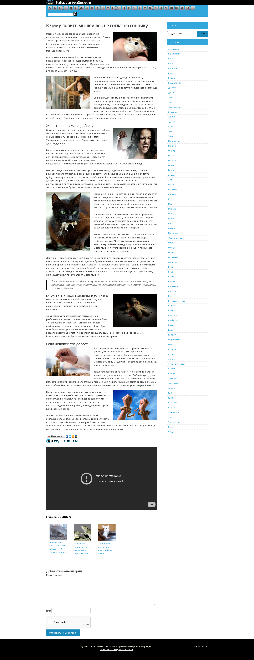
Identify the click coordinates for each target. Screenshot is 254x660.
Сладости (172, 354)
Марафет (172, 184)
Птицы (171, 325)
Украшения (173, 383)
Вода (170, 73)
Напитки (171, 228)
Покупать (172, 291)
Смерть (171, 359)
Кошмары (172, 160)
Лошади (172, 175)
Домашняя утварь (176, 107)
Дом (170, 102)
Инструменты (174, 141)
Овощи (171, 247)
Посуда (171, 296)
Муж (170, 204)
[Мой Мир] (76, 436)
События (172, 373)
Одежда (171, 252)
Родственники (174, 339)
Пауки (170, 267)
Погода (171, 281)
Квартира (172, 150)
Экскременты (173, 412)
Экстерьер (172, 417)
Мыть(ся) (172, 213)
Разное (171, 330)
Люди (170, 180)
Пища (170, 272)
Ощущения (173, 262)
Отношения (173, 257)
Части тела (172, 402)
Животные (172, 112)
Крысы (171, 170)
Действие (172, 87)
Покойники (173, 286)
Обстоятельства (175, 238)
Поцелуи (172, 306)
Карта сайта (200, 646)
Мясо (170, 223)
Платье (171, 276)
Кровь (171, 165)
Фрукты (171, 388)
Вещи (170, 63)
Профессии (173, 320)
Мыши (171, 218)
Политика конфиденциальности (116, 649)
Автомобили (173, 49)
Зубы (170, 136)
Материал (172, 189)
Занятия (171, 117)
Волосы (171, 78)
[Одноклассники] (73, 436)
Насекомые (173, 233)
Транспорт (173, 378)
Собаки (171, 369)
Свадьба (172, 349)
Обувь (171, 243)
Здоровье (172, 126)
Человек (171, 407)
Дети (170, 97)
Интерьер (172, 146)
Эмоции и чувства (176, 422)
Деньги (171, 92)
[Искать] (75, 14)
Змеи (170, 131)
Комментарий (54, 575)
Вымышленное (174, 83)
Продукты (172, 315)
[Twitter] (70, 436)
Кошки (171, 155)
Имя (48, 610)
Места (170, 199)
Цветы (171, 398)
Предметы (172, 310)
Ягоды (171, 432)
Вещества (172, 58)
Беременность (174, 54)
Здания (171, 121)
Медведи (172, 194)
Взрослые (172, 68)
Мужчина (172, 209)
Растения (172, 335)
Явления (172, 427)
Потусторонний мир (177, 301)
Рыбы (170, 344)
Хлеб (170, 393)
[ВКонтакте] (66, 436)
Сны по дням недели (177, 364)
